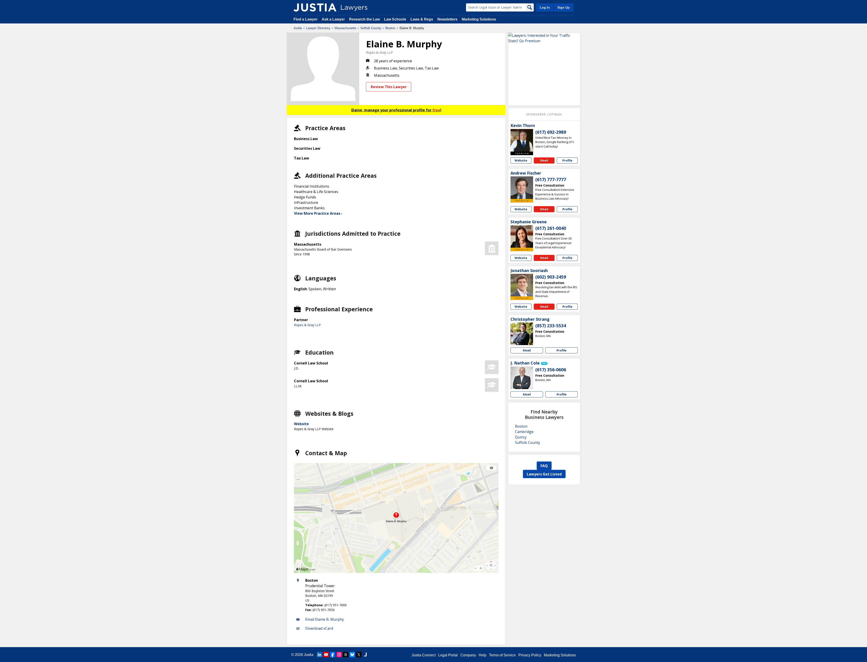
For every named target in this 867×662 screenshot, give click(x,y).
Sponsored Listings (544, 114)
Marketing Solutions (479, 19)
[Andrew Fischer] (521, 187)
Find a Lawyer (305, 19)
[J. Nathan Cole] (521, 378)
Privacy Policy (529, 655)
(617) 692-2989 (550, 132)
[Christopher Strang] (521, 334)
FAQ (544, 465)
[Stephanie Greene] (521, 236)
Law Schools (395, 19)
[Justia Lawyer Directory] (315, 7)
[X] (358, 654)
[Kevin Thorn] (521, 140)
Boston (390, 28)
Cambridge (524, 431)
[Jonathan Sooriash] (521, 285)
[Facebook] (332, 654)
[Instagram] (339, 654)
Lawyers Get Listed (544, 474)
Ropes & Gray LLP (379, 52)
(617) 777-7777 (550, 179)
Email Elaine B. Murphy (324, 619)
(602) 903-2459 (550, 277)
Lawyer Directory (318, 28)
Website (301, 423)
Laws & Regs (421, 19)
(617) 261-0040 (550, 228)
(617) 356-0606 (550, 370)
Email (544, 160)
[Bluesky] (352, 654)
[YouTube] (326, 654)
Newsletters (447, 19)
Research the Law (364, 19)
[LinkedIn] (319, 654)
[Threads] (345, 654)
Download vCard (319, 628)
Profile (567, 160)
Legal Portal (448, 655)
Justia (298, 28)
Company (468, 655)
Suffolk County (370, 28)
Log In (545, 7)
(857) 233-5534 (550, 326)
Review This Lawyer (389, 86)
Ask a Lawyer (334, 19)
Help (482, 655)
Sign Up (563, 7)
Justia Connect (424, 655)
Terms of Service (502, 655)
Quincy (521, 437)
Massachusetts (345, 28)
